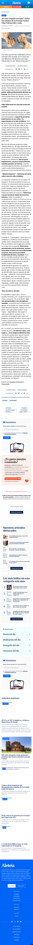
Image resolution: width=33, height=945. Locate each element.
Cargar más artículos (16, 568)
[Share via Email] (24, 69)
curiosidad (5, 703)
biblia (4, 827)
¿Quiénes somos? (16, 932)
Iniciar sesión (21, 886)
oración (5, 799)
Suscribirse (11, 886)
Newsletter (16, 907)
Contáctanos (16, 937)
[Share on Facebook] (16, 69)
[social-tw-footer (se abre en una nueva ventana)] (18, 922)
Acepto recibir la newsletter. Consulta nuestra (16, 433)
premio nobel (13, 400)
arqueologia (6, 738)
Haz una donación (16, 929)
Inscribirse (6, 437)
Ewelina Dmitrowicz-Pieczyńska (22, 26)
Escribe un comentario (16, 512)
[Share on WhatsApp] (27, 69)
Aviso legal (16, 934)
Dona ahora (16, 6)
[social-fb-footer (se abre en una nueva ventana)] (15, 922)
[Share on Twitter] (21, 69)
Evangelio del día (11, 645)
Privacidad (16, 940)
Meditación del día (11, 640)
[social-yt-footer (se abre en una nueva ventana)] (12, 922)
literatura (4, 400)
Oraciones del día (11, 651)
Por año (16, 916)
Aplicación (16, 909)
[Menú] (6, 3)
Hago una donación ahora (12, 478)
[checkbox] (3, 433)
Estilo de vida (16, 898)
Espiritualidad (16, 896)
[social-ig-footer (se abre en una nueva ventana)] (21, 922)
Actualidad (16, 894)
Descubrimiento (5, 12)
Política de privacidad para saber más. (16, 433)
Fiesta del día (9, 634)
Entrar (21, 506)
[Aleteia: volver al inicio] (16, 2)
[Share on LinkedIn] (19, 69)
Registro (6, 6)
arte (4, 769)
